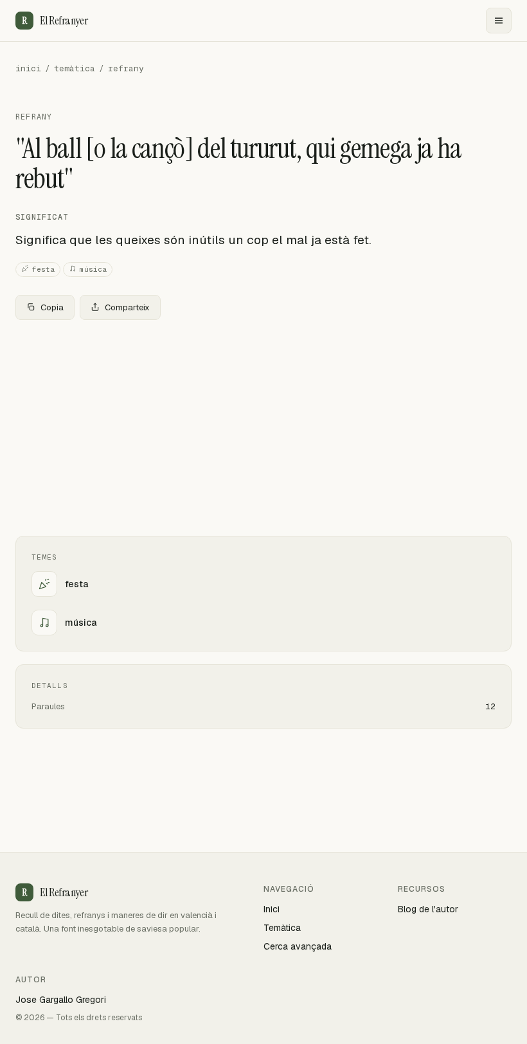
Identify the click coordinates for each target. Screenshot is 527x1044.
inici (28, 68)
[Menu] (499, 20)
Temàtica (282, 927)
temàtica (74, 68)
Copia (52, 307)
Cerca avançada (298, 946)
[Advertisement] (263, 425)
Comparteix (127, 307)
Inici (272, 909)
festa (43, 269)
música (93, 269)
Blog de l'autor (428, 909)
